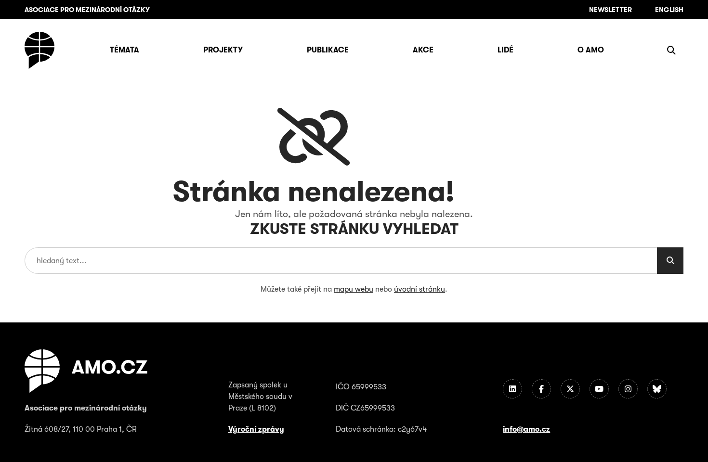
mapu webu (353, 289)
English (669, 9)
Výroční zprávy (256, 429)
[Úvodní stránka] (39, 50)
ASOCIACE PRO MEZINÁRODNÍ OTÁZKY (87, 9)
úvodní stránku (419, 289)
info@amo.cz (526, 429)
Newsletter (610, 9)
